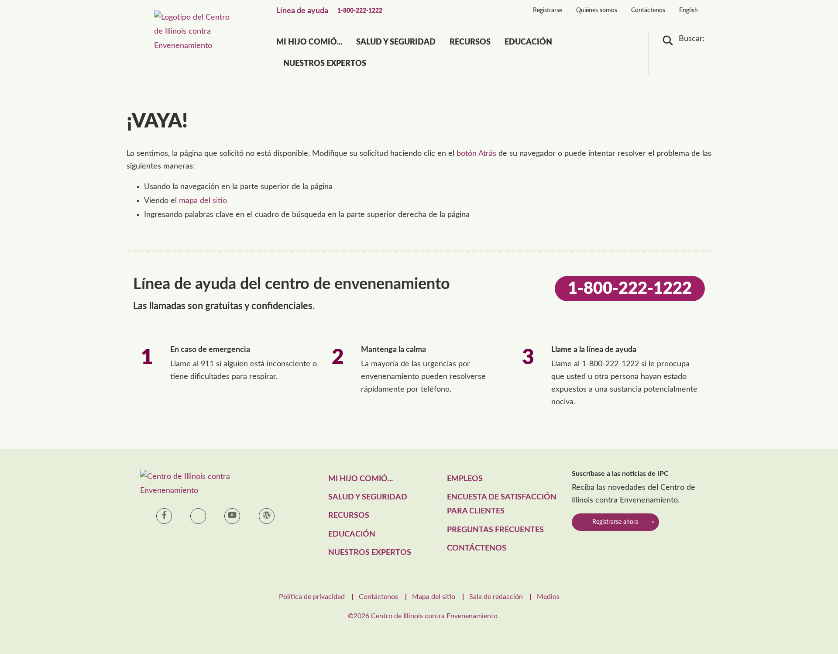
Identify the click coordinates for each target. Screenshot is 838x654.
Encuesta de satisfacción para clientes (501, 504)
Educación (528, 42)
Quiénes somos (596, 10)
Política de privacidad (312, 596)
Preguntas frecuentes (495, 530)
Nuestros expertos (324, 64)
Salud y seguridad (396, 42)
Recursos (470, 42)
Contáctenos (648, 10)
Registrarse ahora (615, 522)
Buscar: (692, 39)
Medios (548, 596)
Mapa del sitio (433, 596)
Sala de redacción (496, 596)
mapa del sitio (203, 201)
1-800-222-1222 (359, 11)
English (688, 10)
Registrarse (547, 10)
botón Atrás (476, 154)
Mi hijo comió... (309, 42)
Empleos (465, 479)
